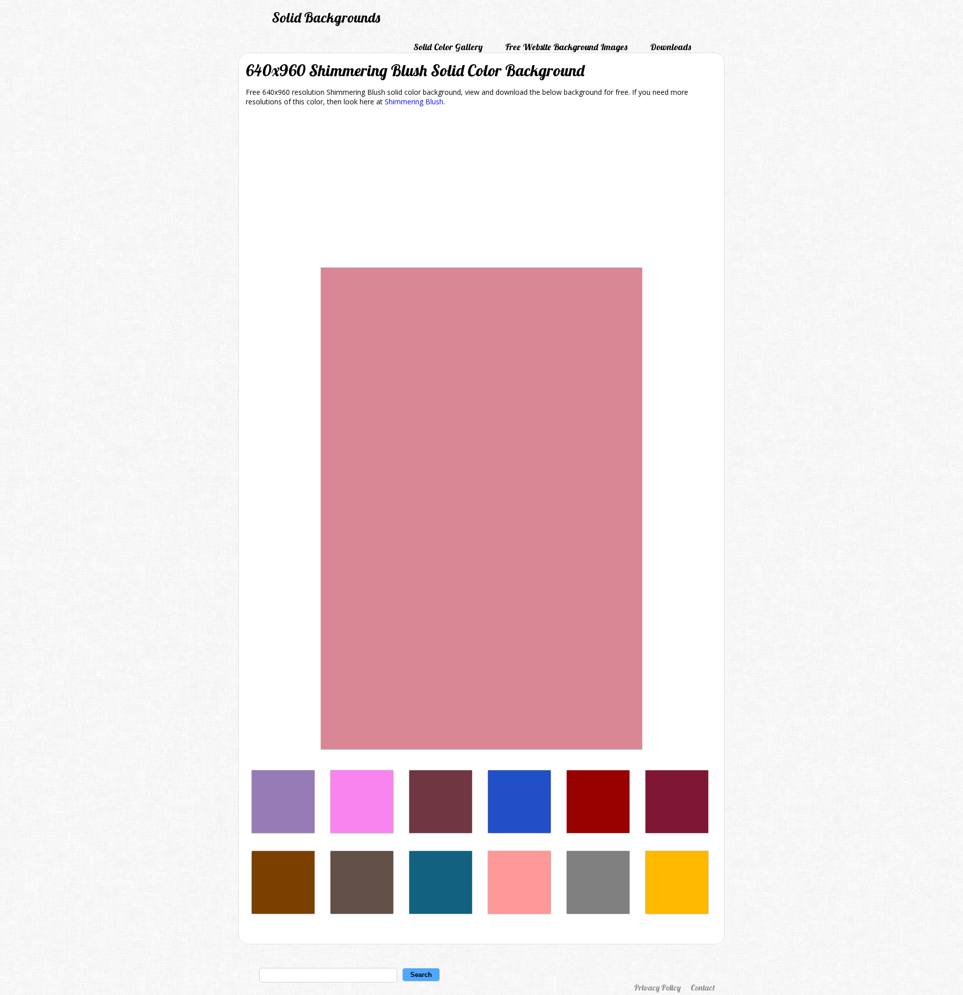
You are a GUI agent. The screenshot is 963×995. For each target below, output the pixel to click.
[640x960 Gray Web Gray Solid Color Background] (598, 911)
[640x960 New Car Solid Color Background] (519, 831)
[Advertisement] (481, 188)
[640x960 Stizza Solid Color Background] (598, 831)
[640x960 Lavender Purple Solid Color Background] (283, 831)
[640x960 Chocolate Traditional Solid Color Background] (283, 911)
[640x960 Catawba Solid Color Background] (440, 831)
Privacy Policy (657, 987)
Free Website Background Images (566, 47)
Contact (703, 987)
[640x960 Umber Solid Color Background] (362, 911)
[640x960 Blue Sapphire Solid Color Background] (440, 911)
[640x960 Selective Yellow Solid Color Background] (677, 911)
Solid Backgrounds (326, 17)
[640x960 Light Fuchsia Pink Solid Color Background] (362, 831)
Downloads (670, 47)
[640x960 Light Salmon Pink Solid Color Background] (519, 911)
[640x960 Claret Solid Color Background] (677, 831)
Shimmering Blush (414, 101)
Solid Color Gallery (448, 47)
